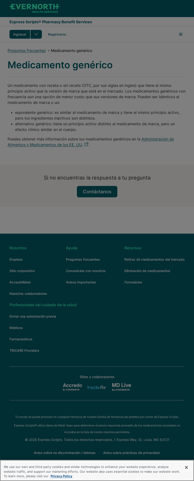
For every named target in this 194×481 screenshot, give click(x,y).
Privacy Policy (61, 476)
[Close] (186, 467)
